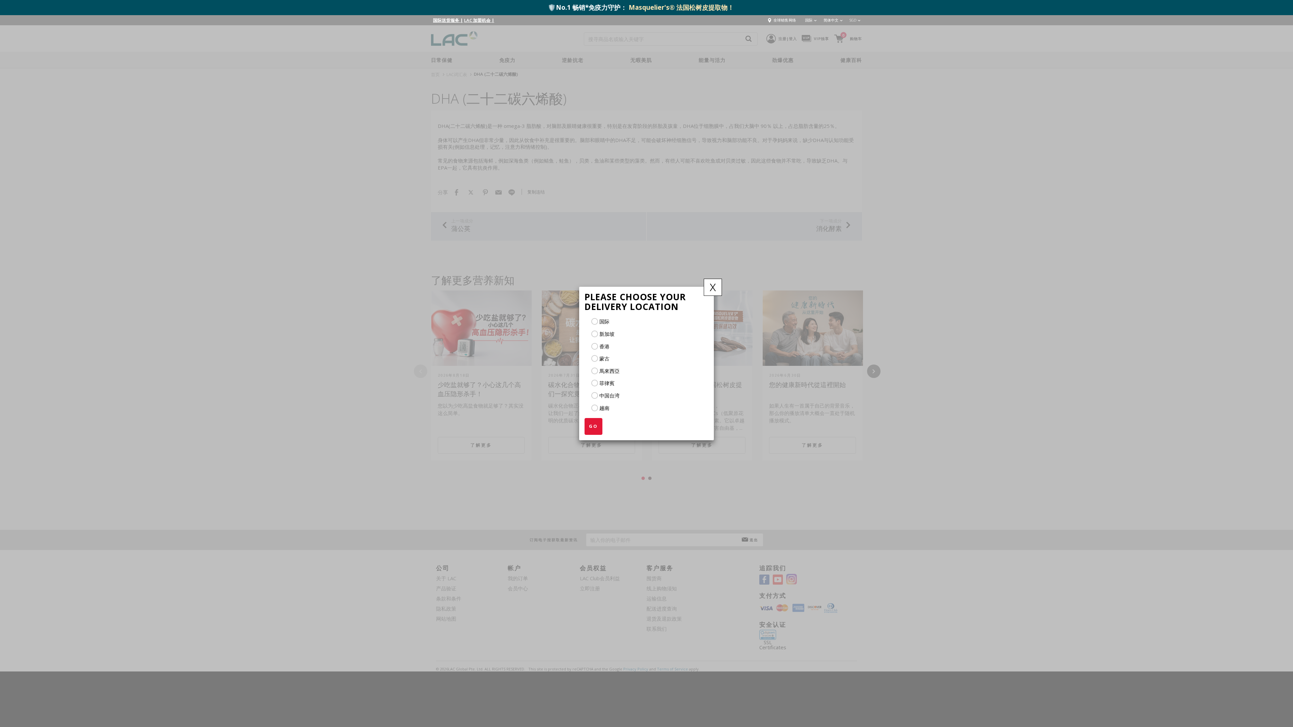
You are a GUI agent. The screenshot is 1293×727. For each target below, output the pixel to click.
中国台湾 (609, 395)
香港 (604, 346)
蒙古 (604, 358)
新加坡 (607, 334)
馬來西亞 (609, 371)
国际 (604, 321)
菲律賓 (607, 383)
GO (593, 426)
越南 (604, 408)
